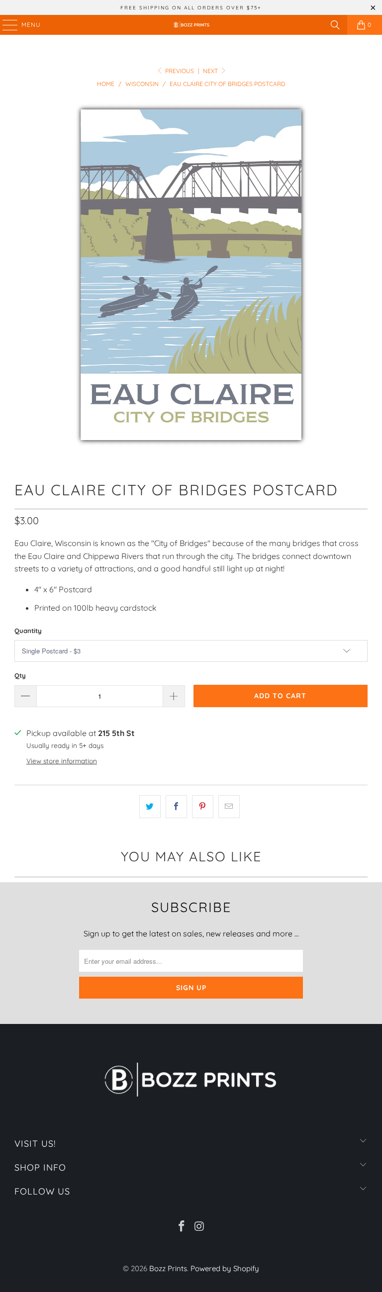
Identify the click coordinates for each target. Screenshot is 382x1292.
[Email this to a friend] (229, 806)
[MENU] (5, 25)
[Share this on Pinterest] (202, 806)
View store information (61, 760)
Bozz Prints (168, 1268)
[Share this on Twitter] (150, 806)
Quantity (28, 631)
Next (211, 71)
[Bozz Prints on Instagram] (199, 1227)
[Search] (335, 25)
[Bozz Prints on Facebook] (181, 1227)
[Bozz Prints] (191, 25)
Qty (20, 675)
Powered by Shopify (225, 1268)
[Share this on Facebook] (176, 806)
